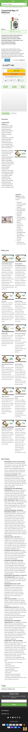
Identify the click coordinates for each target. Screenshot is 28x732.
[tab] (5, 113)
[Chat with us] (25, 729)
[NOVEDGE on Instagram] (20, 717)
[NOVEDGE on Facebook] (10, 717)
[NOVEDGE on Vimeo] (15, 717)
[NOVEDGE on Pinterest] (17, 717)
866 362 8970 (20, 76)
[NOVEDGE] (13, 1)
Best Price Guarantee (22, 80)
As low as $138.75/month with (9, 68)
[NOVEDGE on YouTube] (13, 717)
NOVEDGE (15, 721)
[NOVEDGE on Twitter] (8, 717)
